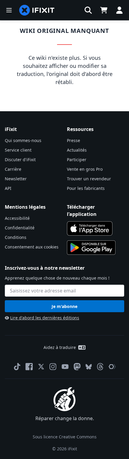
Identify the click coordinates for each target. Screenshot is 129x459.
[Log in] (119, 10)
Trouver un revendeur (89, 179)
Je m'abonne (64, 306)
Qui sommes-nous (23, 140)
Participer (76, 159)
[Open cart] (104, 10)
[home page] (37, 10)
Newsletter (16, 179)
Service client (18, 150)
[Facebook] (29, 366)
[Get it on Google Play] (91, 247)
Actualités (77, 150)
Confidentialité (19, 228)
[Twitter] (41, 366)
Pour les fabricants (86, 188)
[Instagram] (53, 366)
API (8, 188)
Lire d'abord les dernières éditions (44, 318)
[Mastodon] (77, 366)
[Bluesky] (89, 367)
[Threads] (100, 366)
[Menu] (9, 10)
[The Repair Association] (112, 366)
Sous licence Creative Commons (65, 437)
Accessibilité (17, 218)
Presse (73, 140)
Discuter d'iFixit (20, 159)
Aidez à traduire (60, 347)
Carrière (13, 169)
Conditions (15, 237)
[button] (88, 10)
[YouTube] (65, 366)
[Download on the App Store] (89, 228)
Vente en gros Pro (85, 169)
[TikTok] (17, 366)
